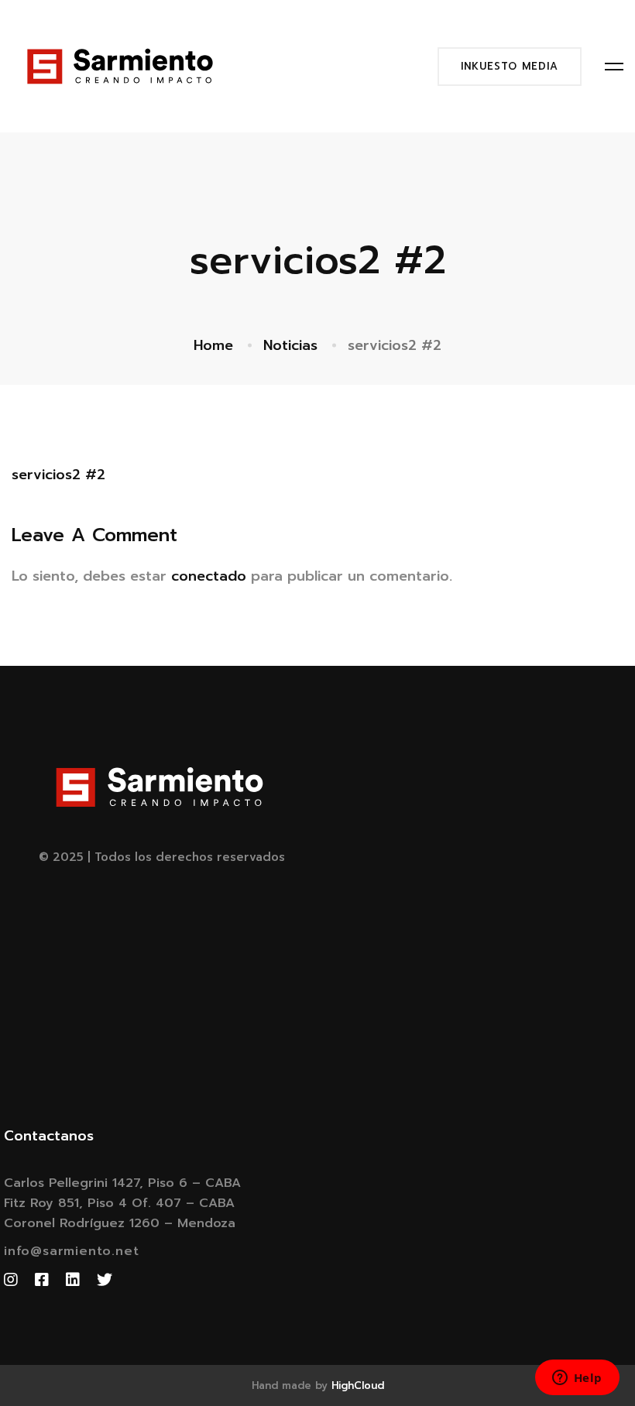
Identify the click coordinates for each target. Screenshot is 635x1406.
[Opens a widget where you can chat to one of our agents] (577, 1379)
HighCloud (357, 1385)
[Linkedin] (73, 1279)
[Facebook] (42, 1279)
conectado (208, 576)
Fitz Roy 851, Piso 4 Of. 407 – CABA (119, 1203)
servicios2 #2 (58, 474)
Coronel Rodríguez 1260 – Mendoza (119, 1223)
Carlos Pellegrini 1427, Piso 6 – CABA (122, 1183)
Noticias (290, 345)
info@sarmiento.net (71, 1251)
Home (213, 345)
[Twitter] (104, 1279)
